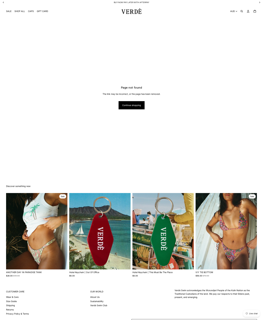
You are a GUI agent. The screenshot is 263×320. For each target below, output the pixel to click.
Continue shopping (131, 105)
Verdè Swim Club (98, 305)
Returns (10, 309)
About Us (95, 297)
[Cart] (254, 11)
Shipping (10, 305)
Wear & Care (12, 297)
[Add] (126, 265)
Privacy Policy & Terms (17, 313)
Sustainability (96, 301)
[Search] (241, 11)
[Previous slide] (10, 231)
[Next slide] (62, 231)
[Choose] (62, 265)
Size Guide (11, 301)
